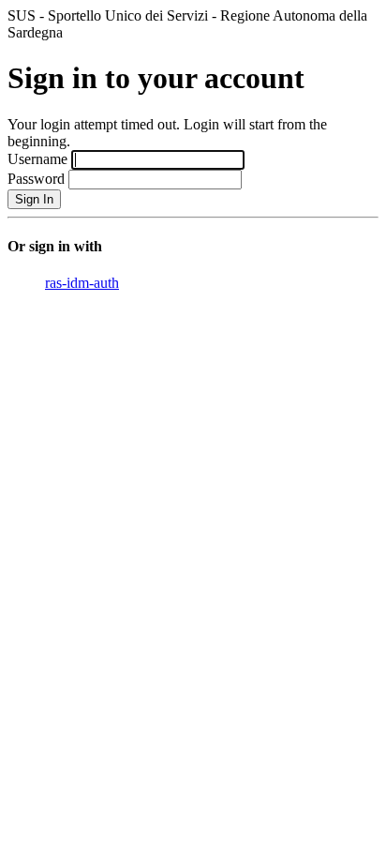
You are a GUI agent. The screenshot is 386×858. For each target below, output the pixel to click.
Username (37, 159)
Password (36, 179)
